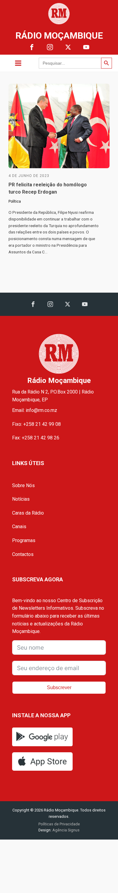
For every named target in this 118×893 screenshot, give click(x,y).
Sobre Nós (23, 485)
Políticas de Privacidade (59, 824)
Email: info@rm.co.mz (34, 410)
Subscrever (59, 687)
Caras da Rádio (28, 513)
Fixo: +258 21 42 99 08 (36, 424)
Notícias (21, 499)
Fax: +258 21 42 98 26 (35, 438)
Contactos (23, 554)
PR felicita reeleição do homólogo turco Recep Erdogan (47, 188)
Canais (19, 526)
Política (14, 201)
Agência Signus (65, 830)
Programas (23, 540)
